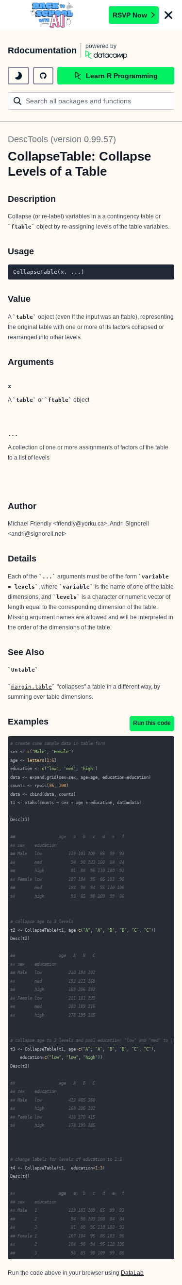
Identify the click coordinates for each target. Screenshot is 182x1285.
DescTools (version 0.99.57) (62, 139)
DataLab (132, 1272)
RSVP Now (130, 15)
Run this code (152, 723)
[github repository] (43, 75)
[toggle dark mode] (18, 75)
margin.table (31, 687)
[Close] (168, 15)
